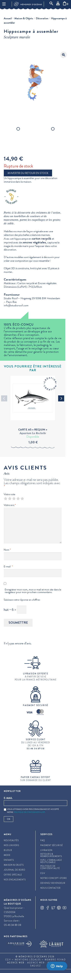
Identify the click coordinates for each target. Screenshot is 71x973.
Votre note (9, 494)
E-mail (8, 566)
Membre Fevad (55, 959)
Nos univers (11, 845)
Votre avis (10, 505)
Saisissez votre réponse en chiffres (22, 599)
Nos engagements (15, 879)
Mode (7, 855)
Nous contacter (50, 888)
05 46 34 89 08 (12, 925)
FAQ (42, 840)
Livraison (46, 850)
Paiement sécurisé (51, 845)
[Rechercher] (52, 4)
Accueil (8, 18)
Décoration (42, 18)
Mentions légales (28, 959)
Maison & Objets (23, 18)
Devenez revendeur (52, 883)
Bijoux (8, 850)
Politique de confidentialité (50, 867)
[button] (63, 54)
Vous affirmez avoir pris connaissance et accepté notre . (33, 811)
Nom (7, 549)
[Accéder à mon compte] (59, 4)
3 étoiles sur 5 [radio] (14, 498)
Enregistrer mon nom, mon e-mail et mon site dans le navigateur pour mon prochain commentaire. (33, 590)
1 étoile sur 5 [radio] (5, 498)
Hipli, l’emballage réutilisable (51, 861)
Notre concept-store (53, 878)
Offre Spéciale (13, 875)
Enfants (9, 860)
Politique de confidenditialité (29, 812)
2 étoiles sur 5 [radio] (9, 498)
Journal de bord (14, 870)
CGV (42, 873)
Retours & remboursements (51, 855)
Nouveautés (11, 840)
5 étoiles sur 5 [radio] (22, 498)
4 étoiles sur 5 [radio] (18, 498)
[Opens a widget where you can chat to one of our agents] (56, 966)
